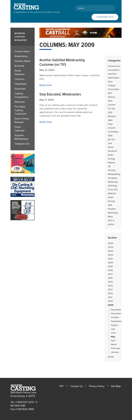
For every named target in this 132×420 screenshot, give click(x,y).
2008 (110, 356)
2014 (110, 285)
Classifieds (20, 84)
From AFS (113, 189)
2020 (110, 262)
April (113, 340)
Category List (21, 143)
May (113, 336)
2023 (110, 251)
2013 (110, 289)
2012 (110, 293)
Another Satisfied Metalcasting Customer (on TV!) (62, 62)
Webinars (19, 102)
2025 (110, 243)
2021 (110, 258)
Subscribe (20, 88)
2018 (110, 270)
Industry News (22, 61)
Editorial (112, 193)
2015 (110, 281)
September (116, 321)
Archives (19, 66)
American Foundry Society (47, 12)
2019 (110, 266)
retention (112, 73)
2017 (110, 274)
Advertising (20, 56)
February (115, 348)
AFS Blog (112, 185)
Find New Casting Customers (20, 110)
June (113, 332)
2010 (110, 301)
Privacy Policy (96, 386)
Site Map (116, 386)
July (113, 329)
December (116, 309)
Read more (45, 85)
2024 (110, 247)
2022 (110, 254)
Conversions (114, 66)
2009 (110, 305)
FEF (61, 386)
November (116, 313)
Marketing (113, 182)
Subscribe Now (105, 17)
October (115, 317)
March (114, 344)
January (115, 352)
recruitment (113, 70)
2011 (110, 297)
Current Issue (21, 51)
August (114, 325)
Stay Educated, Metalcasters (60, 94)
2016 (110, 278)
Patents (111, 162)
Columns (19, 79)
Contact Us (76, 386)
